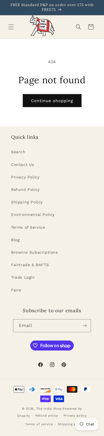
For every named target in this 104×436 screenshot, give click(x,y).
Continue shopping (52, 100)
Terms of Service (28, 227)
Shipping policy (71, 424)
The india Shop (49, 408)
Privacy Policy (25, 177)
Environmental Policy (33, 214)
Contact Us (22, 164)
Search (18, 152)
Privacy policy (75, 415)
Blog (15, 240)
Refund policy (46, 415)
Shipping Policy (27, 202)
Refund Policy (25, 189)
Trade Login (23, 277)
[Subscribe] (84, 325)
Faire (16, 290)
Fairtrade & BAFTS (30, 265)
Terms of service (39, 424)
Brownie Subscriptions (34, 252)
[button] (11, 27)
